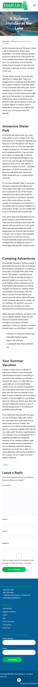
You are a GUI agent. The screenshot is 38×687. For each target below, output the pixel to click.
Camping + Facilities (9, 612)
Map (4, 618)
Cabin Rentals (7, 608)
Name (5, 519)
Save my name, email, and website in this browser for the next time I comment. (18, 561)
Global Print (33, 683)
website (9, 455)
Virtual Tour (6, 628)
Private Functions (8, 621)
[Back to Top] (19, 681)
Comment (6, 485)
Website (5, 543)
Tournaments (7, 625)
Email (5, 531)
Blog (6, 465)
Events (5, 615)
